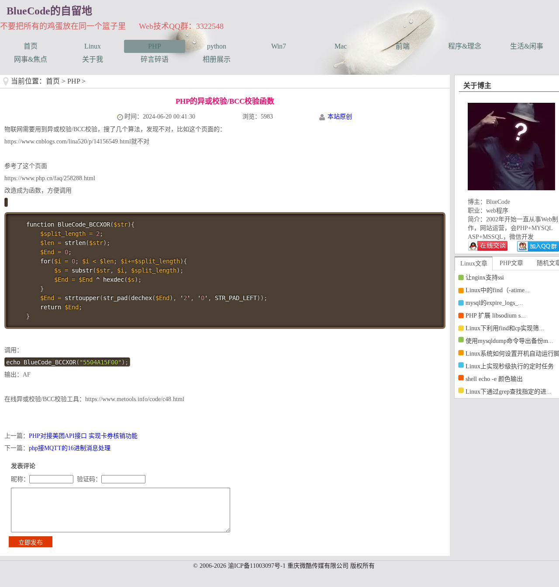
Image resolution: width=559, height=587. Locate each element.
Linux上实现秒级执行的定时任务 (510, 366)
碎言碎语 (155, 59)
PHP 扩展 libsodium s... (496, 315)
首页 (31, 46)
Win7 (278, 46)
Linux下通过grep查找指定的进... (509, 391)
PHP (154, 46)
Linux (92, 46)
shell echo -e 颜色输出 (494, 379)
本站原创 (340, 116)
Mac (341, 46)
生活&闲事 (526, 46)
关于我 (92, 59)
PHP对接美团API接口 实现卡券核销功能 (83, 436)
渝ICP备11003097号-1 (257, 566)
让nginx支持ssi (485, 277)
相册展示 (217, 59)
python (216, 46)
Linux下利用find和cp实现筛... (505, 328)
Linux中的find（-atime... (498, 290)
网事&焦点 (30, 59)
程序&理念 (464, 46)
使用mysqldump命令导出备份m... (509, 341)
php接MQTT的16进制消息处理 (69, 448)
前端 (403, 46)
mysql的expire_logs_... (494, 303)
